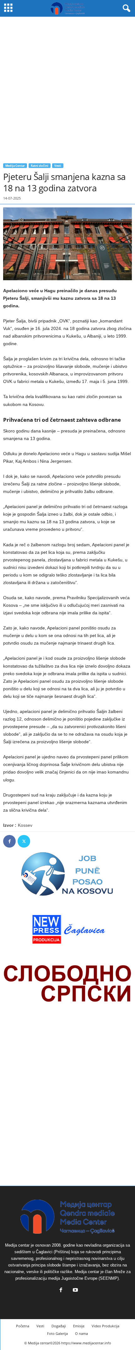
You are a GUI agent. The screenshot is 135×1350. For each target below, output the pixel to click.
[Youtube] (74, 1290)
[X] (24, 841)
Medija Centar (15, 166)
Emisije (78, 1326)
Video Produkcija (105, 1326)
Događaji (58, 1326)
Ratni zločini (39, 166)
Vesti (57, 166)
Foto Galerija (57, 1333)
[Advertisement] (67, 87)
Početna (22, 1326)
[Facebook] (9, 841)
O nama (81, 1333)
